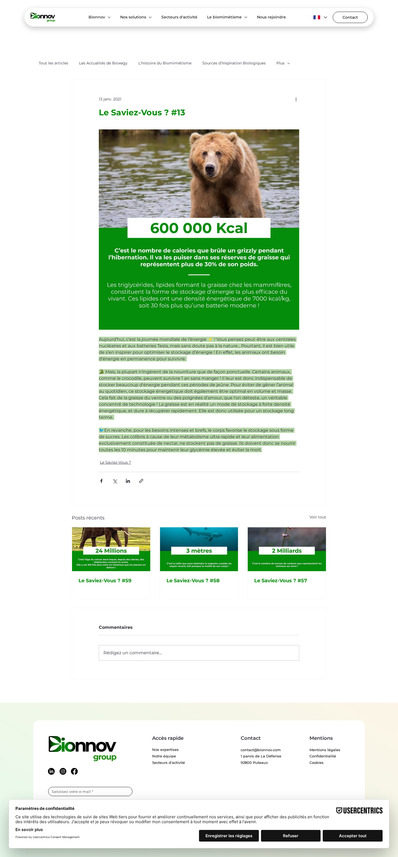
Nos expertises (165, 749)
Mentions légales (324, 750)
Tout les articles (53, 63)
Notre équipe (164, 756)
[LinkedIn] (51, 771)
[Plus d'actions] (296, 99)
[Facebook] (74, 771)
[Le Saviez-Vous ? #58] (199, 549)
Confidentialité (322, 756)
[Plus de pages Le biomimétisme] (245, 17)
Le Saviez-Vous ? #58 (193, 581)
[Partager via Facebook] (101, 480)
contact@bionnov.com (261, 750)
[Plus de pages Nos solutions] (150, 17)
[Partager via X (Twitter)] (114, 480)
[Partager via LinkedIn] (128, 480)
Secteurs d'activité (168, 762)
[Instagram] (63, 771)
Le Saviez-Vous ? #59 (105, 581)
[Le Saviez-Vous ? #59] (111, 549)
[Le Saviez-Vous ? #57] (287, 549)
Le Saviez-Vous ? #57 (280, 581)
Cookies (316, 762)
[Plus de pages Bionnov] (109, 17)
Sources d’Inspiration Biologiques (234, 63)
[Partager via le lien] (141, 480)
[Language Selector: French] (319, 17)
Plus (280, 63)
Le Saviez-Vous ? (115, 462)
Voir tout (317, 517)
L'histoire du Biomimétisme (164, 63)
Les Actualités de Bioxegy (103, 63)
